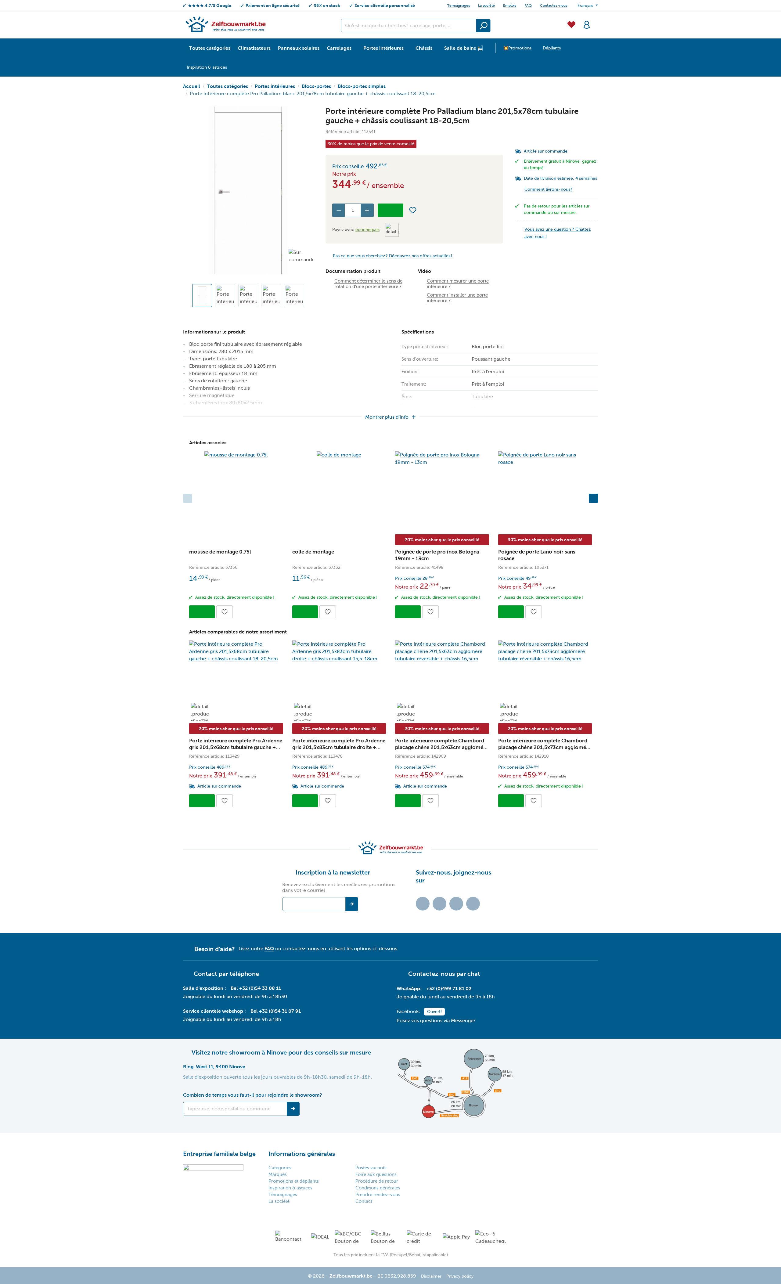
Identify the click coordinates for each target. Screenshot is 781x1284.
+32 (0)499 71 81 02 (448, 988)
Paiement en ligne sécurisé (273, 5)
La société (486, 5)
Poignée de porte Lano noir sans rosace (536, 555)
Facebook (439, 904)
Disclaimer (431, 1276)
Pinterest (473, 904)
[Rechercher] (483, 25)
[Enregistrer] (293, 1109)
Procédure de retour (376, 1181)
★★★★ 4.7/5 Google (209, 5)
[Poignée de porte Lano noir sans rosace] (545, 458)
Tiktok (423, 904)
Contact (363, 1201)
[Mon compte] (586, 24)
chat (473, 973)
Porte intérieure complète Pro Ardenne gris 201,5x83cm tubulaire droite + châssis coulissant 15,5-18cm (338, 744)
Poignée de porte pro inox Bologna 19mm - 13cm (437, 555)
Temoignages (458, 5)
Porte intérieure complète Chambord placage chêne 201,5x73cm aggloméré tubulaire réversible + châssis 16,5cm (544, 744)
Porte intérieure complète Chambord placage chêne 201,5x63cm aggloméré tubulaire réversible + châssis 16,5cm (441, 744)
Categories (279, 1167)
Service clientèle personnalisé (385, 5)
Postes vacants (371, 1167)
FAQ (528, 5)
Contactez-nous (553, 5)
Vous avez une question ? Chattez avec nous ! (557, 233)
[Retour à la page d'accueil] (225, 24)
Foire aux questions (376, 1174)
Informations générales (301, 1153)
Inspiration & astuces (290, 1187)
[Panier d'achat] (596, 21)
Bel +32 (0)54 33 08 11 (256, 988)
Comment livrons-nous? (548, 189)
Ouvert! (434, 1011)
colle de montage (313, 552)
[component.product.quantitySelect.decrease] (338, 210)
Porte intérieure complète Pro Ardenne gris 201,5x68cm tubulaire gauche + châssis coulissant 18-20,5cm (235, 744)
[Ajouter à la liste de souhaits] (412, 210)
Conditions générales (377, 1187)
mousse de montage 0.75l (220, 552)
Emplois (509, 5)
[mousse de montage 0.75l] (236, 455)
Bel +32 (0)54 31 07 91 (275, 1011)
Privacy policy (459, 1276)
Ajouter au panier (390, 210)
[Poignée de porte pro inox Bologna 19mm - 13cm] (442, 458)
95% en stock (327, 5)
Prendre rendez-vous (377, 1194)
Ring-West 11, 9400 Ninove (214, 1066)
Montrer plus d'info (386, 417)
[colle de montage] (339, 455)
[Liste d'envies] (571, 24)
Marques (277, 1174)
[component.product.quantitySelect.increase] (367, 210)
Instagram (456, 904)
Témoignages (282, 1194)
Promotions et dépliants (293, 1181)
